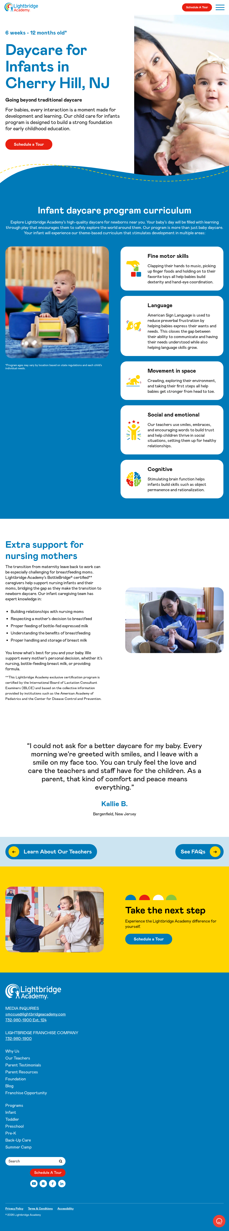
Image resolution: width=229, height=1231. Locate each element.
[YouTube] (34, 1183)
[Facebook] (52, 1183)
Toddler (12, 1119)
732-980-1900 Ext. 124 (26, 1020)
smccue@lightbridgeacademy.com (35, 1014)
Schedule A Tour (197, 7)
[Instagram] (43, 1183)
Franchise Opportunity (26, 1093)
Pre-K (10, 1133)
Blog (9, 1086)
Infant (10, 1112)
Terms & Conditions (40, 1208)
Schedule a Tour (29, 144)
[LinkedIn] (62, 1183)
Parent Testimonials (23, 1065)
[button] (219, 1221)
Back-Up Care (18, 1140)
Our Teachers (17, 1058)
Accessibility (65, 1208)
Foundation (15, 1079)
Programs (14, 1105)
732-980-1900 (18, 1038)
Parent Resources (21, 1072)
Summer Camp (18, 1147)
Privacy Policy (14, 1208)
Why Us (12, 1051)
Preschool (14, 1126)
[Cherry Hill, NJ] (21, 7)
